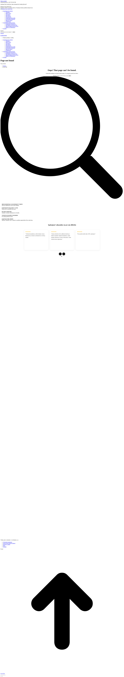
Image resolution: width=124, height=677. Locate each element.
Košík (2, 35)
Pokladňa (5, 35)
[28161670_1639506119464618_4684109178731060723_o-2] (27, 331)
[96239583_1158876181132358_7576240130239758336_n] (27, 534)
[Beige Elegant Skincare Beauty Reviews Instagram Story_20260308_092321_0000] (39, 402)
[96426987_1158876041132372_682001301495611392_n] (27, 486)
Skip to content (4, 1)
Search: (54, 75)
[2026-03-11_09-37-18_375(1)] (16, 283)
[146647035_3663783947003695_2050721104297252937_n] (21, 438)
